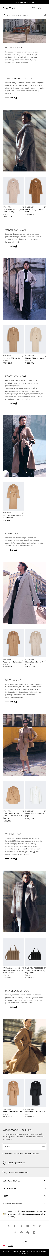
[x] (21, 1226)
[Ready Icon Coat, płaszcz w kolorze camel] (23, 513)
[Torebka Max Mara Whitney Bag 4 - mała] (45, 968)
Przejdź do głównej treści (11, 1)
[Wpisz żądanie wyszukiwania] (45, 15)
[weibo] (15, 1232)
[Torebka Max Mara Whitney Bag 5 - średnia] (23, 968)
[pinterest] (40, 1226)
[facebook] (15, 1226)
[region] (24, 31)
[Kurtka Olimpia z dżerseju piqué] (45, 811)
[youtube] (27, 1226)
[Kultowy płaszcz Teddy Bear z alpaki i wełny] (23, 207)
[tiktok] (33, 1226)
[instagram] (8, 1226)
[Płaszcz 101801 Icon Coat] (23, 356)
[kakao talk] (21, 1232)
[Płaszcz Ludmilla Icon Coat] (23, 660)
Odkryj (13, 97)
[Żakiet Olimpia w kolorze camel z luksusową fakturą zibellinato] (23, 811)
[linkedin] (33, 1232)
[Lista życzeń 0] (33, 8)
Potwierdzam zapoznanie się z (22, 1153)
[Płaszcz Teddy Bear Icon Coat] (45, 207)
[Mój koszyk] (39, 8)
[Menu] (45, 8)
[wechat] (27, 1232)
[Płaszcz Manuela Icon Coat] (23, 1109)
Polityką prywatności (32, 1153)
